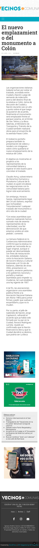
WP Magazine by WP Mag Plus (28, 545)
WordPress (12, 545)
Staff (28, 512)
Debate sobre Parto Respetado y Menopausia (18, 428)
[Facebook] (14, 519)
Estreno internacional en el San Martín (18, 419)
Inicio (13, 512)
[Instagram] (21, 519)
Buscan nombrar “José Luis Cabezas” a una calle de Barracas (20, 438)
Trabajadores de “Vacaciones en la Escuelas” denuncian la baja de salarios (19, 424)
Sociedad (16, 53)
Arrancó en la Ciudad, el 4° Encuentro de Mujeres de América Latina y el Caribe (20, 433)
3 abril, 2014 (7, 53)
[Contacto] (27, 519)
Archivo (20, 512)
